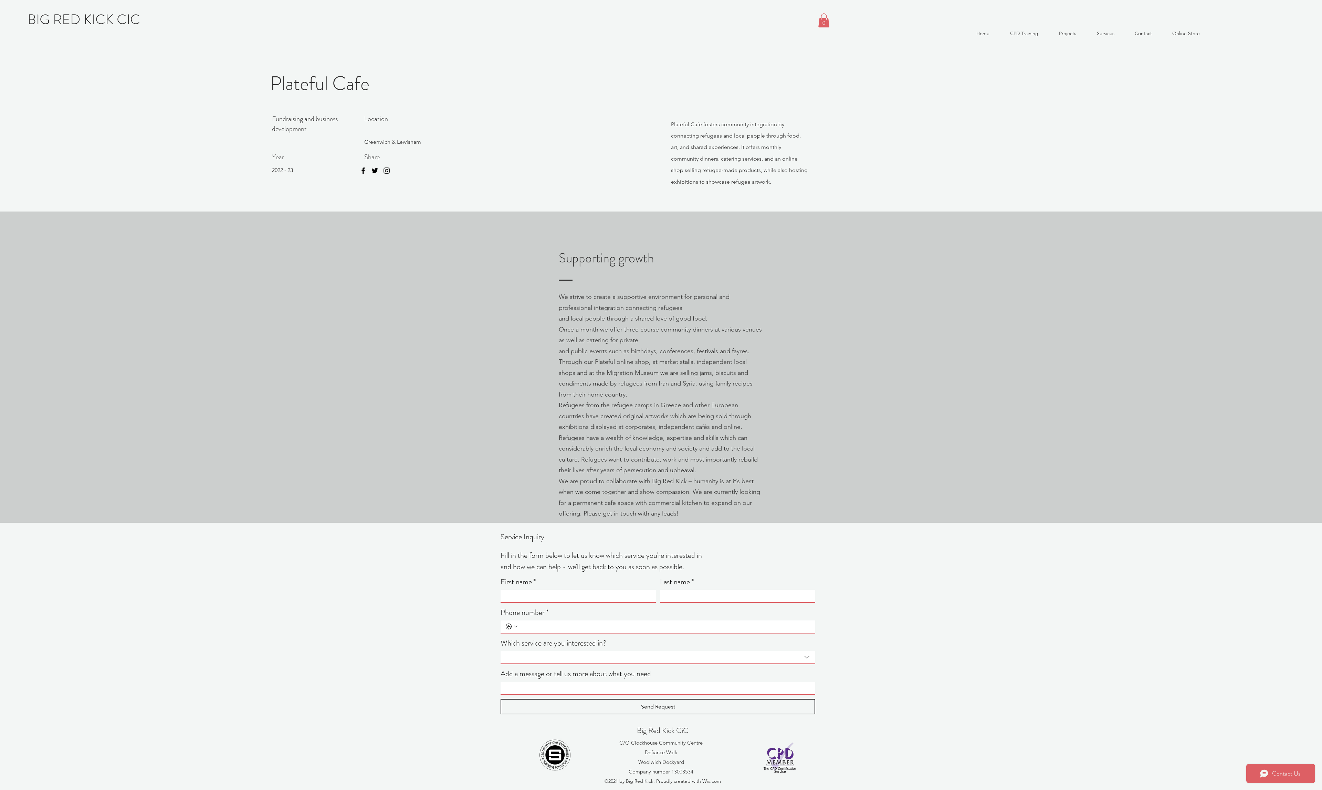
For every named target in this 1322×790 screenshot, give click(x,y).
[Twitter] (375, 170)
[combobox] (658, 657)
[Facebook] (363, 170)
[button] (824, 20)
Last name (677, 581)
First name (518, 581)
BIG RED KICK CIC (84, 19)
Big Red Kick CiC (663, 730)
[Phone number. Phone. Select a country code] (511, 627)
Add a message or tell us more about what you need (576, 673)
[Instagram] (386, 170)
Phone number (524, 612)
